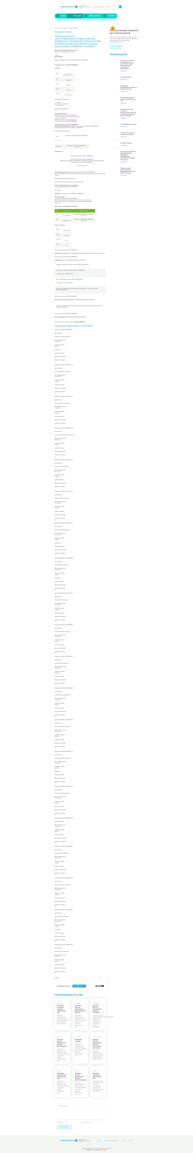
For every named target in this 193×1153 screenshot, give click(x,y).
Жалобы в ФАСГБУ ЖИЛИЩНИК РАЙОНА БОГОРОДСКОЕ (62, 1043)
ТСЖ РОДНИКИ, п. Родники (128, 124)
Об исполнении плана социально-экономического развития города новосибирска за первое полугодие (128, 112)
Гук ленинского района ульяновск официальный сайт (127, 99)
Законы (63, 15)
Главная (99, 1140)
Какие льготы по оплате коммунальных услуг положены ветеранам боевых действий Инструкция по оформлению (127, 64)
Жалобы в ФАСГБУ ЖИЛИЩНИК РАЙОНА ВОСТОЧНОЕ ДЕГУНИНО (97, 1044)
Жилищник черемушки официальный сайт (97, 1075)
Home (57, 28)
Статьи (130, 1140)
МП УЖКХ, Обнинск (126, 143)
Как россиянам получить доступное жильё (124, 31)
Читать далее (116, 46)
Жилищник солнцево (78, 1040)
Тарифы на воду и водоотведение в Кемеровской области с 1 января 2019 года (128, 170)
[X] (103, 986)
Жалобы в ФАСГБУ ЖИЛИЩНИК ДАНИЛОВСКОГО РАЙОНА (80, 1009)
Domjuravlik (68, 7)
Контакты (124, 1140)
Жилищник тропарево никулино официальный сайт (61, 1009)
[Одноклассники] (98, 986)
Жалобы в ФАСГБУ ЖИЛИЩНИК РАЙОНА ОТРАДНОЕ (97, 1009)
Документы (112, 15)
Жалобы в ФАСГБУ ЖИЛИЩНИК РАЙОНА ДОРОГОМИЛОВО (80, 1076)
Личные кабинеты (94, 15)
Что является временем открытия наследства (127, 133)
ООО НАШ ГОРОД (125, 77)
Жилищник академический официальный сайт (62, 1075)
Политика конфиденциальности (111, 1140)
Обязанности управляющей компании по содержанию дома (128, 87)
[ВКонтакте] (96, 986)
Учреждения (77, 15)
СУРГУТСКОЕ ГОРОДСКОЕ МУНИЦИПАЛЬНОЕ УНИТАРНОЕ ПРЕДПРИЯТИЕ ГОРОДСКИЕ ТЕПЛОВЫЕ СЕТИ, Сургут (128, 155)
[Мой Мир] (101, 986)
